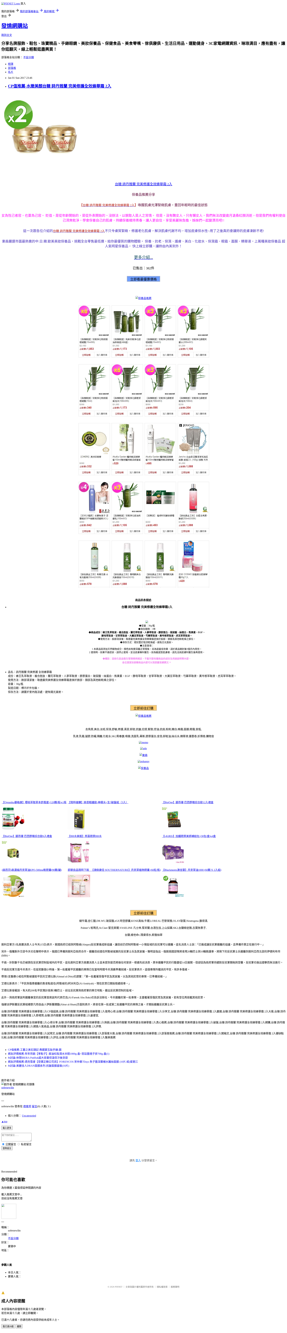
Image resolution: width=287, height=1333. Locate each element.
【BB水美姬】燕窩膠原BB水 (85, 836)
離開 (19, 1326)
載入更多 (7, 1128)
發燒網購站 (14, 26)
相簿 (10, 64)
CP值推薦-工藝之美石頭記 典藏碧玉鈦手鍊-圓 (34, 1049)
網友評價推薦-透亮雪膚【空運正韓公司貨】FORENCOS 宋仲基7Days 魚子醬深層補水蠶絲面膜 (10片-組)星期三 (73, 1061)
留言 (34, 1106)
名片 (10, 72)
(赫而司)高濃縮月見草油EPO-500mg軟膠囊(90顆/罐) (32, 870)
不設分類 (28, 57)
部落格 (12, 68)
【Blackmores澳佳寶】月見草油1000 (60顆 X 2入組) (191, 870)
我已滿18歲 (8, 1326)
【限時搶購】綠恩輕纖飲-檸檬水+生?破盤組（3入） (98, 802)
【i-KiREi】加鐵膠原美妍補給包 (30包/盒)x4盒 (189, 836)
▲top (4, 1121)
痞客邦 (27, 1106)
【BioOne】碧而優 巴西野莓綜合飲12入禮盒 (187, 802)
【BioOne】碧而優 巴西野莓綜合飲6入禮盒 (27, 836)
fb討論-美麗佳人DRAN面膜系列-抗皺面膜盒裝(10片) (38, 1065)
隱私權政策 (162, 1287)
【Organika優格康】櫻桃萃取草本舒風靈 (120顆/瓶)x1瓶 (34, 802)
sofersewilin (7, 1087)
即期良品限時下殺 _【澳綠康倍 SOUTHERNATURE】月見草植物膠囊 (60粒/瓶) (114, 870)
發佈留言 (7, 1148)
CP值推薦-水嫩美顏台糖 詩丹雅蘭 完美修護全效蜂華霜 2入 (59, 86)
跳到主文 (6, 35)
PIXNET (118, 1287)
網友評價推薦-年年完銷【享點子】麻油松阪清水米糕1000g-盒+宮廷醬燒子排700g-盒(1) (58, 1053)
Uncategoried (29, 1115)
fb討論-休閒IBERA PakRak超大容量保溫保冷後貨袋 (38, 1057)
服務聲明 (175, 1287)
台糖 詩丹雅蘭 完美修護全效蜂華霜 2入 (143, 184)
